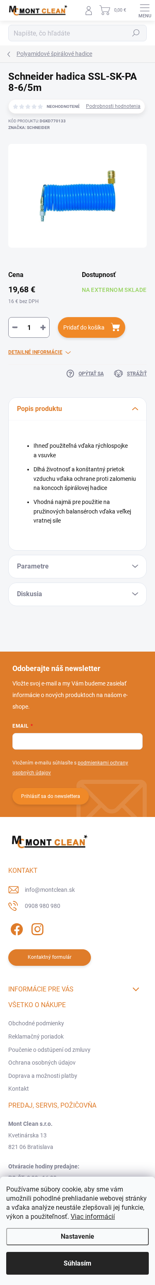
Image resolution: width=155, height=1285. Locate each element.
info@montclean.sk (50, 889)
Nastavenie (77, 1236)
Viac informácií (93, 1217)
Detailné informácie (35, 352)
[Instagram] (36, 928)
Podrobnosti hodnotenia (113, 106)
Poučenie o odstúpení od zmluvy (49, 1049)
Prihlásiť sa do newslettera (50, 796)
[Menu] (144, 10)
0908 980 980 (42, 906)
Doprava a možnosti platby (42, 1075)
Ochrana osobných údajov (42, 1062)
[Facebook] (15, 928)
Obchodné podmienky (36, 1023)
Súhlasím (77, 1263)
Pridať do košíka (84, 327)
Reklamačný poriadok (36, 1036)
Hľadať (136, 33)
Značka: (29, 127)
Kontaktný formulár (50, 957)
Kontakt (18, 1088)
